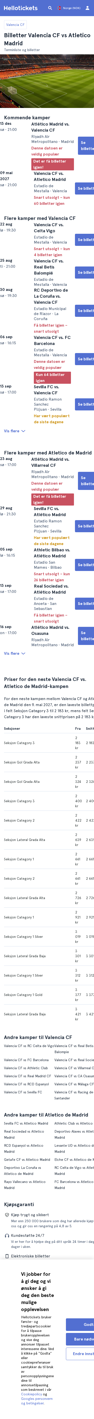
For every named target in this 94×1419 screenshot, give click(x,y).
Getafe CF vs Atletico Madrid (27, 1230)
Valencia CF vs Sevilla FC (23, 1175)
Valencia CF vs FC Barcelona (26, 1142)
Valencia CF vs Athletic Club (26, 1150)
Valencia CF (15, 25)
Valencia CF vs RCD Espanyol (26, 1167)
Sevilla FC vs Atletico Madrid (26, 1200)
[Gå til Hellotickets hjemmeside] (21, 8)
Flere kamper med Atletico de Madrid (48, 501)
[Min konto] (87, 8)
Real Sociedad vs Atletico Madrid (30, 1208)
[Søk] (50, 8)
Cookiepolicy (31, 1394)
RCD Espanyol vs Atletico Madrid (29, 1222)
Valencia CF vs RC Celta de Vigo (29, 1134)
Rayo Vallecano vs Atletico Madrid (30, 1252)
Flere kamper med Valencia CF (40, 226)
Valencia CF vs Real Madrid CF (27, 1159)
